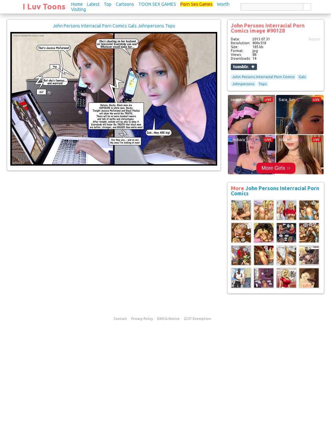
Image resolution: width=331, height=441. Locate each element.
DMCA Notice (168, 319)
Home (77, 4)
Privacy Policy (142, 319)
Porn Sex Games (196, 4)
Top (108, 4)
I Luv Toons (44, 6)
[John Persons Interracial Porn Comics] (241, 219)
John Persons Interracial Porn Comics (263, 77)
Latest (93, 4)
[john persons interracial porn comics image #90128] (113, 164)
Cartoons (125, 4)
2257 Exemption (197, 319)
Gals (302, 77)
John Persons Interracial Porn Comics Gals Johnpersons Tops (114, 25)
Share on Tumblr (244, 67)
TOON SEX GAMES (157, 4)
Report (315, 39)
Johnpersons (243, 84)
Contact (120, 319)
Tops (263, 84)
